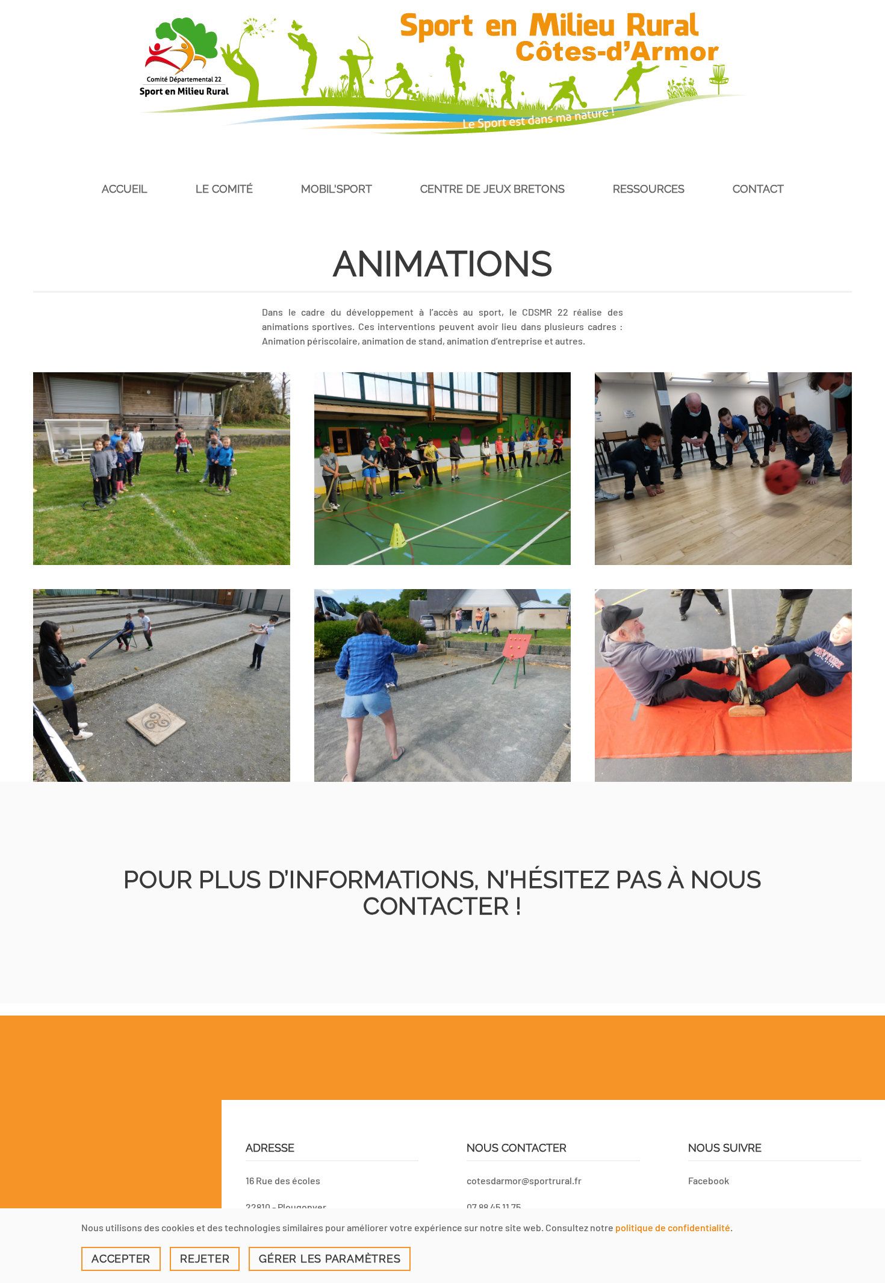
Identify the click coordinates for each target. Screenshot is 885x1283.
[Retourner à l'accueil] (442, 73)
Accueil (125, 189)
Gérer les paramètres (329, 1258)
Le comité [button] (224, 189)
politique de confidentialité (672, 1227)
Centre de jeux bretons (492, 189)
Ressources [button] (649, 189)
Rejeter (204, 1258)
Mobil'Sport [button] (336, 189)
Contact (758, 189)
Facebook (708, 1180)
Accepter (121, 1258)
